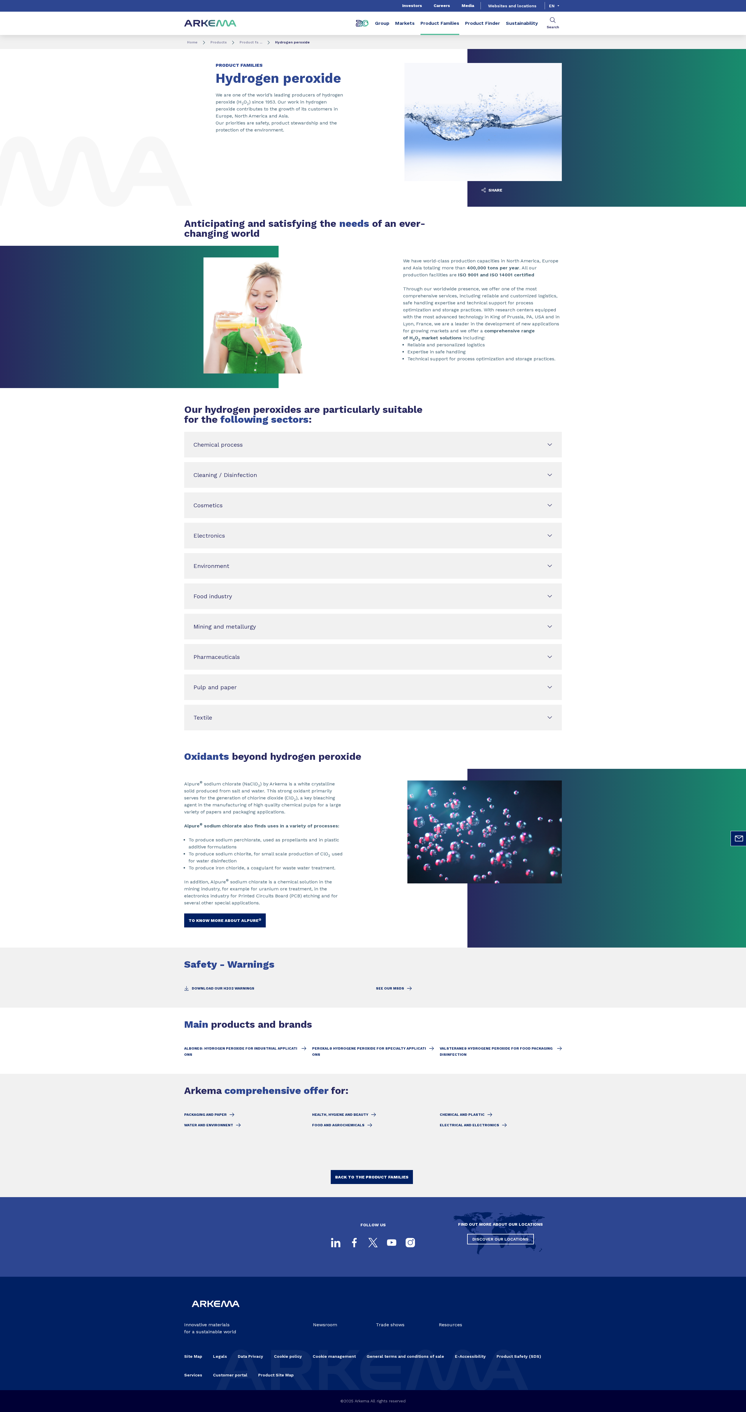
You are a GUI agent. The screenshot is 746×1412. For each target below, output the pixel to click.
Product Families (439, 23)
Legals (220, 1356)
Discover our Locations (500, 1239)
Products (218, 42)
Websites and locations (512, 5)
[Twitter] (373, 1242)
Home (192, 42)
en (552, 5)
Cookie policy (288, 1356)
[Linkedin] (335, 1242)
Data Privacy (250, 1356)
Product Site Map (276, 1375)
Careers (442, 5)
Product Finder (482, 23)
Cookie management (334, 1356)
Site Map (193, 1356)
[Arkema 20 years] (362, 23)
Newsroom (325, 1324)
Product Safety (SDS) (519, 1356)
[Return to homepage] (210, 23)
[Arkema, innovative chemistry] (215, 1312)
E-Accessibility (470, 1356)
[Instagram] (410, 1242)
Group (382, 23)
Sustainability (522, 23)
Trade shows (390, 1324)
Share (494, 190)
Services (193, 1375)
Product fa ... (251, 42)
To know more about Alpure (225, 920)
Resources (450, 1324)
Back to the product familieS (372, 1177)
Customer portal (230, 1375)
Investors (412, 5)
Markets (405, 23)
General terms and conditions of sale (405, 1356)
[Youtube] (391, 1242)
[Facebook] (354, 1242)
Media (468, 5)
